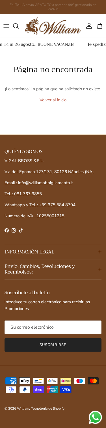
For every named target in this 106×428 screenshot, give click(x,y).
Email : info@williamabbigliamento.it (39, 183)
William (23, 408)
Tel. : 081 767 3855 (23, 194)
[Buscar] (18, 26)
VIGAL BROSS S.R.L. (24, 161)
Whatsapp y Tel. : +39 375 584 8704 (40, 205)
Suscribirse (53, 344)
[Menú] (6, 26)
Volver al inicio (53, 100)
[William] (53, 26)
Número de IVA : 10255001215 (34, 216)
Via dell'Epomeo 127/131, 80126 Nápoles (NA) (49, 172)
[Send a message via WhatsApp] (95, 417)
